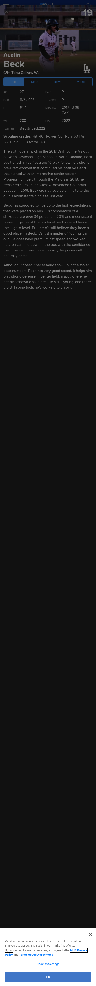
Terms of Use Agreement (36, 955)
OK (48, 977)
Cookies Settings (48, 964)
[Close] (90, 934)
